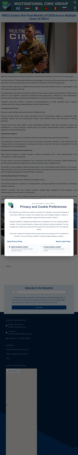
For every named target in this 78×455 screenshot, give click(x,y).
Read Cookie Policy (63, 241)
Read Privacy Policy (14, 241)
